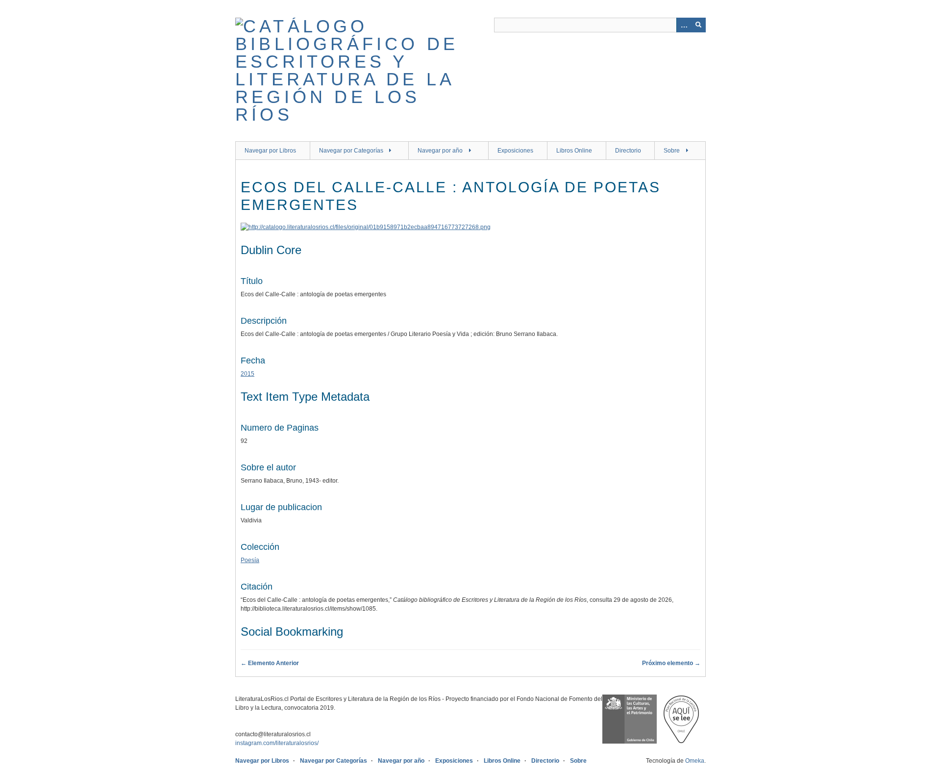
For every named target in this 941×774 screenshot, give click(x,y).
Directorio (628, 150)
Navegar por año (440, 150)
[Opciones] (683, 25)
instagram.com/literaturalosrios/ (277, 743)
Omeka (694, 760)
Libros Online (574, 150)
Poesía (250, 560)
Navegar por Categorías (351, 150)
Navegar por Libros (270, 150)
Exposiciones (515, 150)
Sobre (672, 150)
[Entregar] (698, 25)
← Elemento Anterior (270, 663)
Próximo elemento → (671, 663)
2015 (247, 373)
